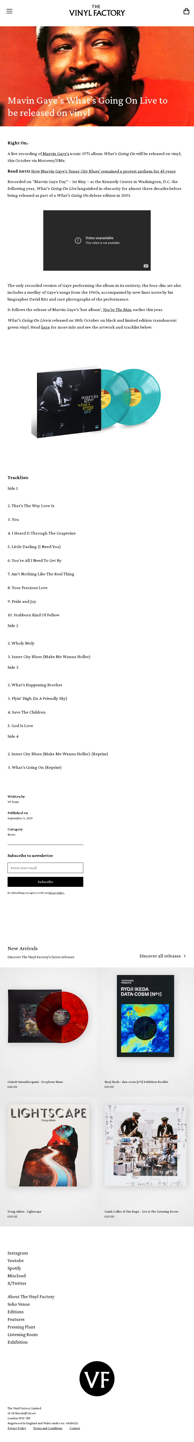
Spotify (14, 1268)
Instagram (18, 1252)
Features (16, 1319)
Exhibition (18, 1342)
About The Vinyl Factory (31, 1296)
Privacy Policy (17, 1428)
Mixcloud (17, 1275)
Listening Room (23, 1334)
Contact (75, 1428)
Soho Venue (19, 1304)
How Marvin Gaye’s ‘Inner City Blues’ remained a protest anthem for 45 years (103, 171)
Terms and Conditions (47, 1428)
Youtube (16, 1260)
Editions (16, 1311)
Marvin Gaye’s (55, 153)
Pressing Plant (21, 1326)
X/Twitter (17, 1283)
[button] (27, 11)
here (45, 327)
